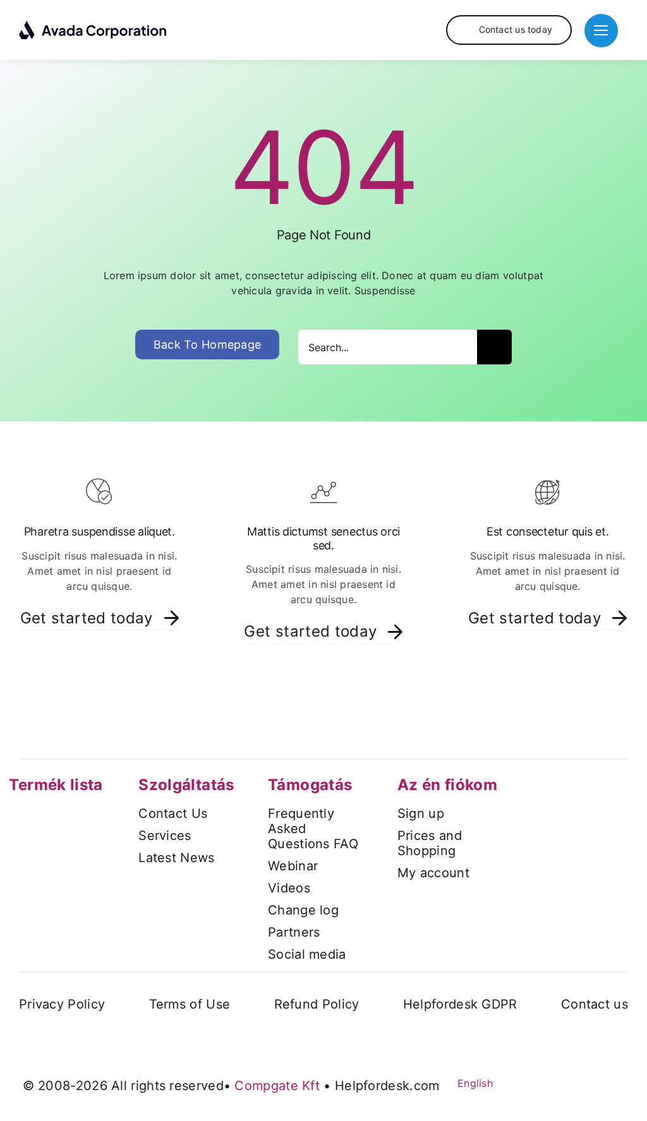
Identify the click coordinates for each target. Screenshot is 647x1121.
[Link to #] (601, 30)
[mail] (619, 1082)
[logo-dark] (93, 25)
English (473, 1083)
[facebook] (505, 1082)
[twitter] (528, 1082)
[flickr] (596, 1082)
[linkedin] (574, 1082)
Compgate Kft (277, 1085)
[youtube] (550, 1082)
